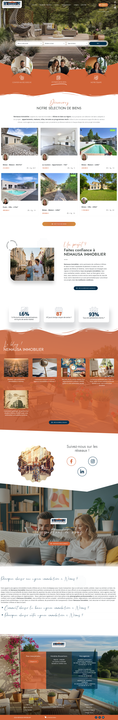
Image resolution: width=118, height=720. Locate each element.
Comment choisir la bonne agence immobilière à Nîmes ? (47, 608)
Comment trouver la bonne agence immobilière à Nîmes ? (45, 380)
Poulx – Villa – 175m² (10, 207)
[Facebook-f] (96, 717)
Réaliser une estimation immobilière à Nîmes (16, 380)
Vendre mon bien (28, 707)
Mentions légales (89, 704)
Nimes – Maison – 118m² (90, 165)
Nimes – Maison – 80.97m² (12, 165)
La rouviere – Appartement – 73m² (54, 165)
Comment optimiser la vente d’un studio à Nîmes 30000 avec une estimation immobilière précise (16, 413)
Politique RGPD (89, 712)
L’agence (28, 704)
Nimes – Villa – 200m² (89, 207)
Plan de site (89, 707)
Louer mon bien (28, 710)
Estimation (58, 704)
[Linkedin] (115, 7)
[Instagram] (115, 2)
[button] (86, 288)
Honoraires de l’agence (89, 710)
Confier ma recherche (58, 707)
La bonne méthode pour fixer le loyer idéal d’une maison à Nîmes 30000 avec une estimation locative (102, 382)
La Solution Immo (51, 717)
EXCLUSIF (112, 130)
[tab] (34, 5)
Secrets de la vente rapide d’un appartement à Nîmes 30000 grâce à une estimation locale (73, 381)
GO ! (98, 43)
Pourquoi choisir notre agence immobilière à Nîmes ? (44, 615)
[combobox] (29, 43)
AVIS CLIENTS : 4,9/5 (103, 11)
